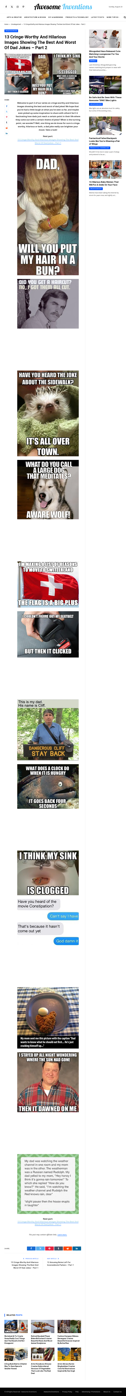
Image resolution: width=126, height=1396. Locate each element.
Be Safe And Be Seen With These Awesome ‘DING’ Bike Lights (105, 98)
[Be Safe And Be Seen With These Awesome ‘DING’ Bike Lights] (105, 85)
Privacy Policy (67, 1392)
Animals (93, 61)
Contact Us (117, 1392)
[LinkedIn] (6, 133)
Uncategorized (16, 24)
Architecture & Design (35, 17)
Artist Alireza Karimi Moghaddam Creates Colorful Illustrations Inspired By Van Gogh (66, 1367)
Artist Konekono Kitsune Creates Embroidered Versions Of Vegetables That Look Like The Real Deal (41, 1368)
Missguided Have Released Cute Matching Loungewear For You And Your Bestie (104, 54)
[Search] (124, 17)
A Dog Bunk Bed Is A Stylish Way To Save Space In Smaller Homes (15, 1366)
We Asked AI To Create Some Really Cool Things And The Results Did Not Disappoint (14, 1339)
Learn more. (62, 1234)
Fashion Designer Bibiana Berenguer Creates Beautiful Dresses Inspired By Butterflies (68, 1339)
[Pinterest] (6, 117)
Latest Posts (97, 17)
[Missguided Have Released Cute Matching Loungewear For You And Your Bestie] (105, 38)
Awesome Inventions (51, 1392)
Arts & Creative (14, 17)
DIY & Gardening (55, 17)
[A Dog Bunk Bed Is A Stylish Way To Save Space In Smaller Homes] (16, 1354)
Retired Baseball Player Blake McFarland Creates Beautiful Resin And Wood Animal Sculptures (41, 1339)
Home (6, 24)
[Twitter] (6, 111)
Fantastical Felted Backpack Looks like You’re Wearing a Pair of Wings (104, 141)
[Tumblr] (6, 122)
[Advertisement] (48, 349)
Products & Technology (77, 17)
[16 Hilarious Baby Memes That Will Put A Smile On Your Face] (105, 169)
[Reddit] (6, 128)
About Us (106, 1392)
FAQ (77, 1392)
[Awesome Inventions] (63, 7)
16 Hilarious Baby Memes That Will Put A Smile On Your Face (104, 183)
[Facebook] (6, 106)
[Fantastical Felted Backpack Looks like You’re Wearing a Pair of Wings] (105, 126)
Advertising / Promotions (91, 1392)
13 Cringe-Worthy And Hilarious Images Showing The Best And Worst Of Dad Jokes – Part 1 (24, 1265)
